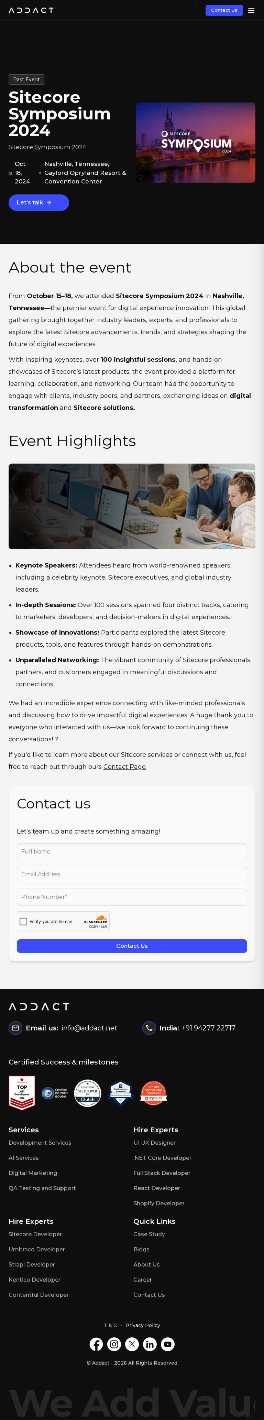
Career (142, 1279)
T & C (110, 1325)
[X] (132, 1344)
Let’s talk (30, 202)
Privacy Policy (142, 1325)
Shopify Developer (159, 1203)
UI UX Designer (154, 1143)
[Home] (31, 10)
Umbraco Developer (37, 1249)
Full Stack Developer (161, 1173)
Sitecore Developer (35, 1234)
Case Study (149, 1234)
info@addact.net (89, 1028)
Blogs (141, 1249)
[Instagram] (114, 1344)
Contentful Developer (39, 1295)
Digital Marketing (33, 1173)
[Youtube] (168, 1344)
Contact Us (224, 10)
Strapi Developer (32, 1264)
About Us (146, 1264)
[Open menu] (251, 10)
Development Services (40, 1143)
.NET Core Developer (162, 1158)
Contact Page (124, 767)
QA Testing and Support (42, 1188)
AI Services (24, 1158)
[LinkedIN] (150, 1344)
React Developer (156, 1188)
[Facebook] (96, 1344)
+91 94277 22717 (208, 1028)
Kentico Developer (34, 1279)
